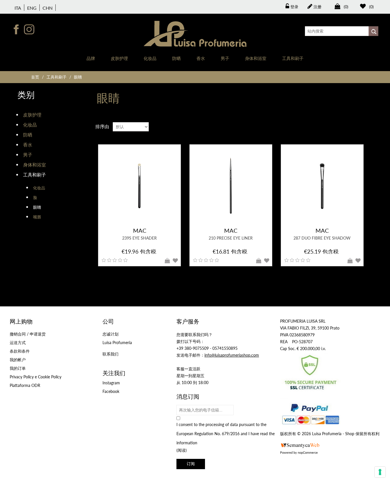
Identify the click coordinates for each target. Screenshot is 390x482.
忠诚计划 (110, 334)
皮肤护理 (119, 58)
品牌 (91, 58)
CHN (48, 8)
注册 (316, 6)
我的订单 (18, 368)
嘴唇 (37, 216)
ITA (18, 8)
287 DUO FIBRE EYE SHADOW (322, 238)
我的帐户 (18, 359)
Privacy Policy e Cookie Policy (35, 376)
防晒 (176, 58)
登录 (293, 6)
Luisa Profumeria (117, 342)
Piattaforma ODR (25, 385)
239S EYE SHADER (139, 238)
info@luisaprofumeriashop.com (231, 355)
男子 (225, 58)
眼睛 (37, 207)
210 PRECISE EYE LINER (231, 238)
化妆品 (150, 58)
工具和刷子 (292, 58)
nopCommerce (308, 452)
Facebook (110, 391)
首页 (35, 77)
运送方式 (18, 342)
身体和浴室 (255, 58)
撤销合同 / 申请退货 (28, 334)
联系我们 (110, 354)
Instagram (111, 382)
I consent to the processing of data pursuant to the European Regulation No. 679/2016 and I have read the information (225, 433)
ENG (32, 8)
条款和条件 (20, 351)
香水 (200, 58)
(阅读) (181, 450)
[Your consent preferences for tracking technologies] (380, 472)
